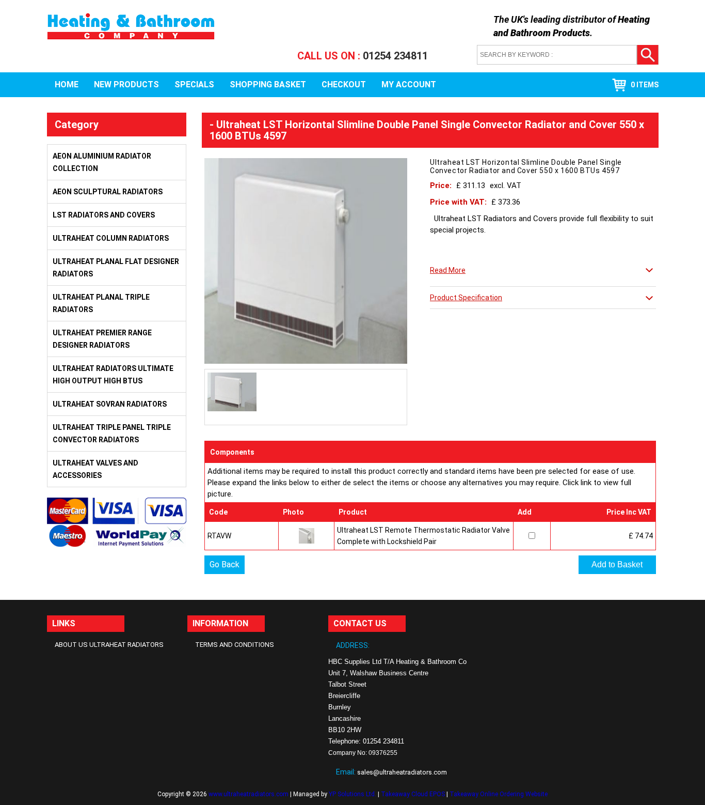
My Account (408, 84)
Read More (448, 270)
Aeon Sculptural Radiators (108, 192)
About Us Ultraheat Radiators (109, 644)
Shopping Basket (268, 84)
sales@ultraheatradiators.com (402, 772)
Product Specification (466, 297)
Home (66, 84)
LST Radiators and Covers (104, 215)
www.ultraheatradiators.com (249, 794)
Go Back (224, 564)
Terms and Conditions (234, 644)
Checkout (344, 84)
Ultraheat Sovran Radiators (110, 404)
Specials (194, 84)
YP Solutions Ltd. (352, 794)
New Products (126, 84)
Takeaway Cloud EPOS (413, 794)
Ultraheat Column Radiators (111, 238)
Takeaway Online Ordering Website (499, 794)
